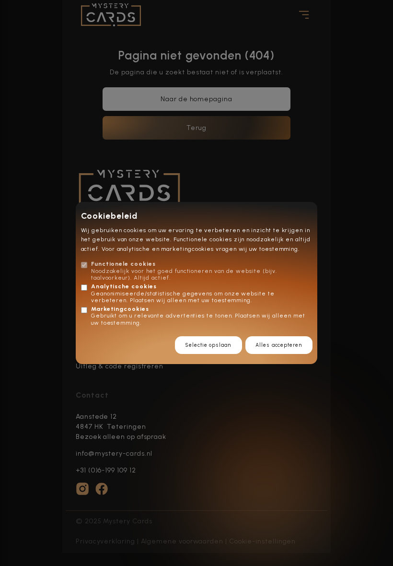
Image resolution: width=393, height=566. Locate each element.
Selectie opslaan (208, 345)
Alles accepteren (278, 345)
